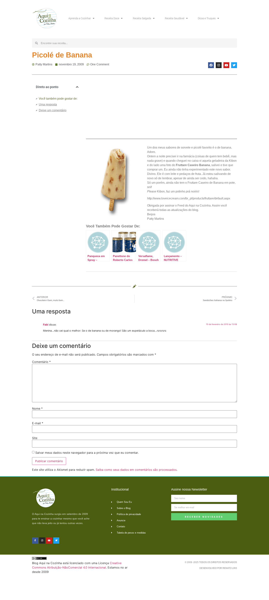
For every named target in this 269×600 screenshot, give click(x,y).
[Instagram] (219, 65)
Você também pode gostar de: (58, 98)
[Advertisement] (57, 176)
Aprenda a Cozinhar (79, 18)
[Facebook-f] (35, 540)
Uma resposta (48, 104)
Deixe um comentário (52, 110)
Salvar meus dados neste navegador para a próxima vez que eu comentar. (87, 452)
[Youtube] (226, 65)
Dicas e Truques (207, 18)
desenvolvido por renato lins (218, 568)
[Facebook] (211, 65)
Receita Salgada (142, 18)
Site (34, 437)
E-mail (37, 423)
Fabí (45, 324)
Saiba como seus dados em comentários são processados (136, 469)
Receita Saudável (174, 18)
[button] (77, 87)
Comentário (41, 361)
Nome (37, 408)
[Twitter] (234, 65)
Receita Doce (111, 18)
